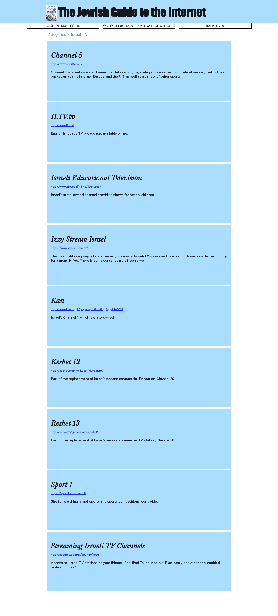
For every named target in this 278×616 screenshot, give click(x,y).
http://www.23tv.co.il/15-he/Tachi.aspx (76, 186)
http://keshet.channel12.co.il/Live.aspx (77, 370)
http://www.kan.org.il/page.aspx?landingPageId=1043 (87, 309)
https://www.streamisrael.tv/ (69, 248)
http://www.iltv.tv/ (62, 125)
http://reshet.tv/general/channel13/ (74, 432)
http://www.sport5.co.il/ (66, 64)
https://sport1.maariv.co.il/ (68, 493)
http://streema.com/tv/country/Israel (75, 554)
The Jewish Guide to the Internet (132, 12)
